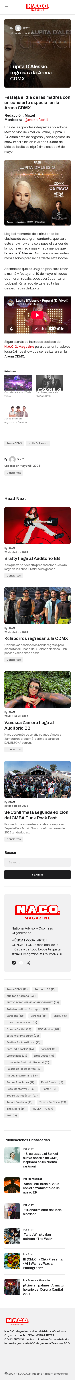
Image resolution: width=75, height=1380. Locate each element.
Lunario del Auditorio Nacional (28, 1062)
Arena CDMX (14, 443)
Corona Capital (19, 1029)
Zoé (12, 1115)
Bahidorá (15, 1015)
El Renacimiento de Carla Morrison (42, 1212)
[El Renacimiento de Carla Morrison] (12, 1211)
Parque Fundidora (20, 1082)
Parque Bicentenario (22, 1075)
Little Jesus (44, 1055)
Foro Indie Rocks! (20, 1049)
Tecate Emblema (20, 1102)
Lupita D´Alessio (38, 443)
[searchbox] (37, 862)
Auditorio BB (45, 989)
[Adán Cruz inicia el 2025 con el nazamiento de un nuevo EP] (12, 1185)
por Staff (28, 1204)
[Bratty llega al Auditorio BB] (37, 525)
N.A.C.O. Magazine (19, 346)
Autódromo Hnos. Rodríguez (27, 1009)
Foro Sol (49, 1049)
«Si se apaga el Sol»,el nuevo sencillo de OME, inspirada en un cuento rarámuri (40, 1160)
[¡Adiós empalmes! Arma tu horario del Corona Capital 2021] (12, 1287)
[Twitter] (28, 962)
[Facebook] (21, 962)
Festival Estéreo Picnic (24, 1042)
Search (37, 874)
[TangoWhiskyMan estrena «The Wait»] (12, 1236)
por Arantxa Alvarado (36, 1280)
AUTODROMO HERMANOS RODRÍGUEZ (33, 1002)
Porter (49, 1089)
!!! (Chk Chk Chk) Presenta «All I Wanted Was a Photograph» (42, 1264)
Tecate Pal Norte (52, 1102)
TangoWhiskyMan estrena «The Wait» (38, 1237)
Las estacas (17, 1055)
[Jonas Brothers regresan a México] (18, 409)
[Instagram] (13, 962)
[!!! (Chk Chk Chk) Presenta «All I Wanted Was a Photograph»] (12, 1261)
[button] (6, 7)
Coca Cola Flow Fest (22, 1022)
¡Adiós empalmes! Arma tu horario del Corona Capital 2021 (43, 1290)
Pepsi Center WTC (21, 1089)
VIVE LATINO (42, 1108)
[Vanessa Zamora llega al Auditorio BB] (37, 689)
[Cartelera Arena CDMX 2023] (18, 383)
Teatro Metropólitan (22, 1095)
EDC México (48, 1029)
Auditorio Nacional (21, 996)
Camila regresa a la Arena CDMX (47, 394)
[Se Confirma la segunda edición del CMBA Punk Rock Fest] (37, 779)
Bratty (60, 1015)
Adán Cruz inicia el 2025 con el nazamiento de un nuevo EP (41, 1188)
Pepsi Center (52, 1082)
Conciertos (14, 473)
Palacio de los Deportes (24, 1069)
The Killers (16, 1108)
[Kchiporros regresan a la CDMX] (37, 605)
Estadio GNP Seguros (23, 1035)
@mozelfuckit (36, 120)
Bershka (39, 1015)
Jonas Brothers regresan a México (15, 420)
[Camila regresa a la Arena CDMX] (49, 383)
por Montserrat (32, 1178)
